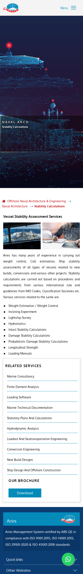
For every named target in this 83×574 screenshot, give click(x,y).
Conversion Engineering (23, 449)
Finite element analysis (23, 387)
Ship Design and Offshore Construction (34, 470)
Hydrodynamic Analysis (23, 428)
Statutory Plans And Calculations (29, 418)
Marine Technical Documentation (30, 407)
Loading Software (19, 397)
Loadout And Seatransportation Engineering (37, 439)
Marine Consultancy (20, 376)
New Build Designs (20, 459)
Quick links (14, 559)
